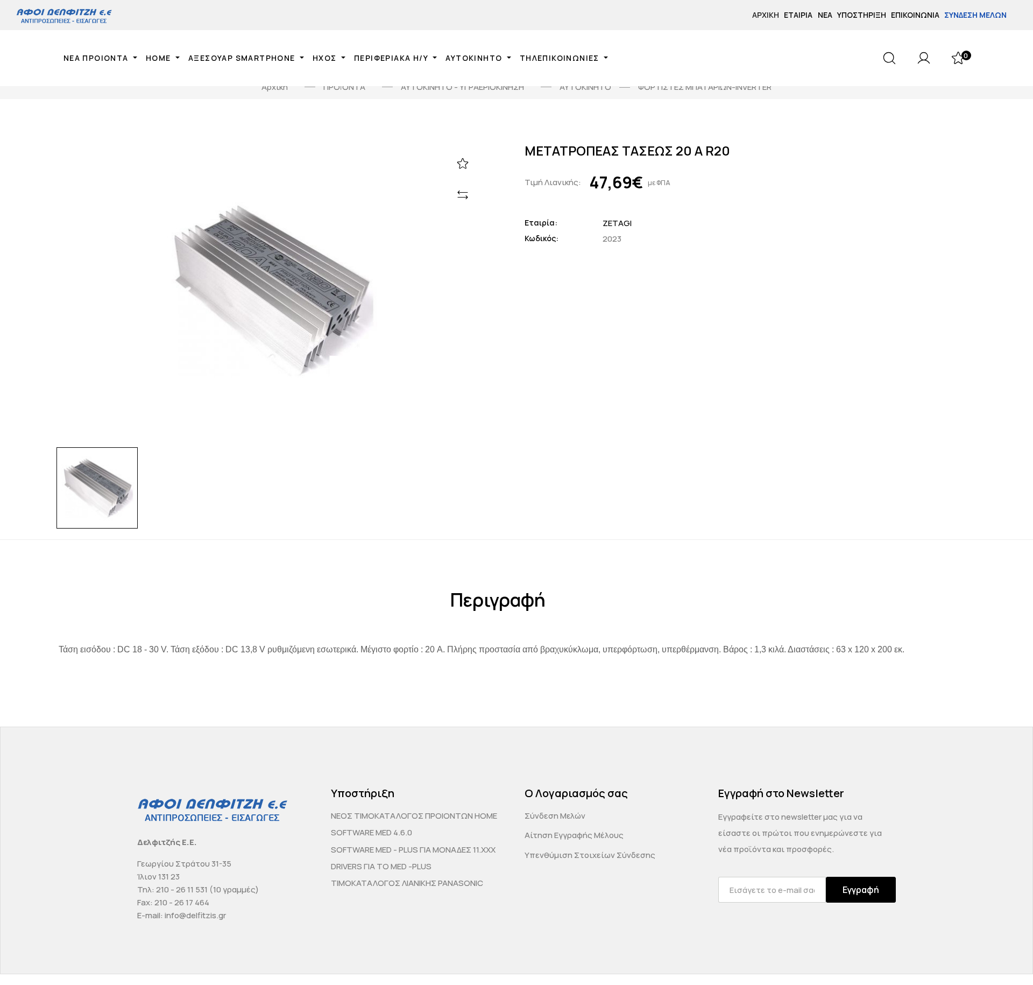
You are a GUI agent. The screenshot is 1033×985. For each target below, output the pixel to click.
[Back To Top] (1004, 956)
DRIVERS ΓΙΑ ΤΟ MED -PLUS (381, 866)
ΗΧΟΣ (326, 58)
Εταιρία (798, 15)
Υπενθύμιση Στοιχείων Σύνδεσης (590, 855)
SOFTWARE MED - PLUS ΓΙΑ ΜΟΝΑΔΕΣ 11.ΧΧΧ (413, 849)
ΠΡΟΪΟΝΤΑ (344, 87)
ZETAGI (617, 223)
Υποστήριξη (861, 15)
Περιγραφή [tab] (498, 600)
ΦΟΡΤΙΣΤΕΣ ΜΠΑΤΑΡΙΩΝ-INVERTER (705, 87)
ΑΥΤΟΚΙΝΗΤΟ (474, 58)
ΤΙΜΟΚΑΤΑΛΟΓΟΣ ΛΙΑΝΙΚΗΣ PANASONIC (407, 883)
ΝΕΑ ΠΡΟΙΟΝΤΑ (97, 58)
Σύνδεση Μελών (975, 15)
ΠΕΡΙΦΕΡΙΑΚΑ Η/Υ (392, 58)
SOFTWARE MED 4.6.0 (371, 832)
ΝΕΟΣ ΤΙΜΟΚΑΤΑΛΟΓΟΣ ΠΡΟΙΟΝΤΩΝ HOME (414, 815)
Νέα (825, 15)
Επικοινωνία (915, 15)
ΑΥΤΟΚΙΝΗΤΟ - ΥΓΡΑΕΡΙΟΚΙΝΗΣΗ (462, 87)
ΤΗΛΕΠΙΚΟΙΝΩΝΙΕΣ (561, 58)
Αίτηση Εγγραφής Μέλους (574, 835)
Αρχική (765, 15)
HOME (159, 58)
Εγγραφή (861, 890)
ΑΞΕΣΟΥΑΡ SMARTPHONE (243, 58)
